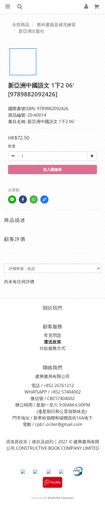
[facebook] (23, 199)
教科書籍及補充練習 (56, 25)
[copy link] (44, 199)
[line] (12, 199)
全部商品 (20, 25)
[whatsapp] (34, 199)
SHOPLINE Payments (60, 498)
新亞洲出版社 (31, 31)
